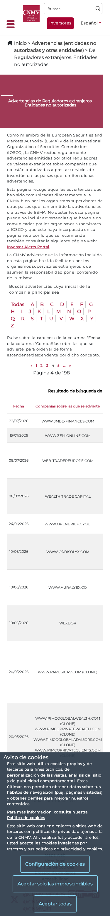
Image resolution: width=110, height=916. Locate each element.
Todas (17, 304)
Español (89, 23)
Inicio (20, 43)
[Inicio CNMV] (31, 13)
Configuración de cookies (55, 864)
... (64, 365)
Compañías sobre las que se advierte (67, 406)
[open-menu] (12, 24)
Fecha (18, 406)
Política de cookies (26, 817)
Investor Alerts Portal (28, 246)
